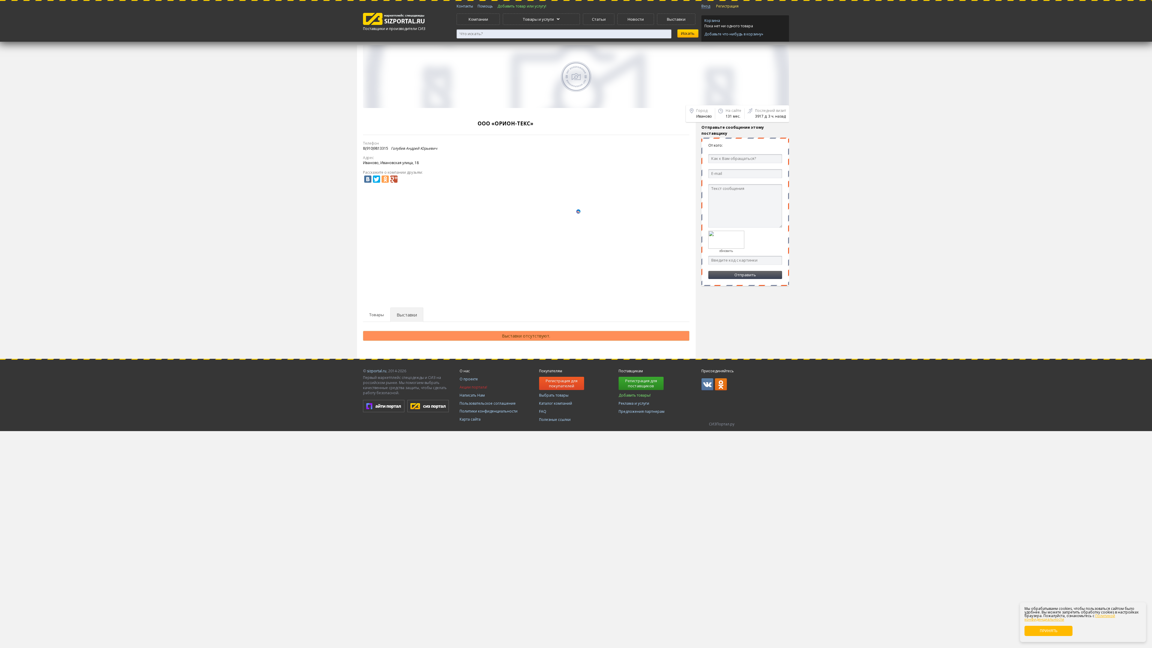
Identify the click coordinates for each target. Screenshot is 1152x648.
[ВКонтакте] (367, 179)
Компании (478, 19)
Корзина (712, 20)
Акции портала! (473, 387)
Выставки (676, 19)
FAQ (542, 411)
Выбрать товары (553, 395)
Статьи (599, 19)
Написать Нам (472, 395)
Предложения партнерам (641, 411)
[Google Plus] (394, 179)
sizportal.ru (376, 371)
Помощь (485, 6)
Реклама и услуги (634, 403)
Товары (376, 314)
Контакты (465, 6)
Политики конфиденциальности (489, 411)
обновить (726, 251)
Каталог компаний (555, 403)
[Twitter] (376, 179)
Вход (705, 6)
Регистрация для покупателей (562, 383)
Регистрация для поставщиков (641, 383)
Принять (1049, 631)
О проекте (469, 379)
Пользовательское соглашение (488, 403)
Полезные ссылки (555, 419)
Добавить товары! (635, 395)
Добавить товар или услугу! (521, 6)
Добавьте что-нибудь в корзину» (733, 34)
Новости (636, 19)
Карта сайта (470, 419)
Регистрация (727, 6)
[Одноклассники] (385, 179)
